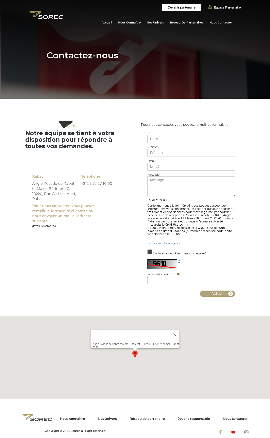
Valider (217, 293)
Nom (150, 133)
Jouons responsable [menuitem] (194, 419)
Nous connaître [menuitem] (72, 419)
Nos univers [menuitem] (107, 419)
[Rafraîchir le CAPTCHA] (179, 261)
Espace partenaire (227, 7)
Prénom (153, 147)
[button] (135, 354)
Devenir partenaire (181, 7)
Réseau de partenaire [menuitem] (147, 419)
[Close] (174, 335)
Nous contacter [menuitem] (235, 419)
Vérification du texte (161, 274)
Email (151, 161)
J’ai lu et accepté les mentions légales (179, 253)
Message (153, 175)
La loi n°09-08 (157, 200)
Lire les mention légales (163, 243)
